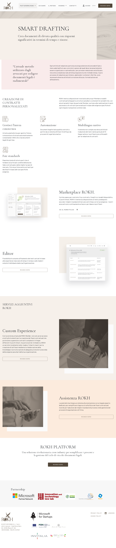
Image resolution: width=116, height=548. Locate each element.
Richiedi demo (105, 5)
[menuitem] (28, 5)
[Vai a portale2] (8, 5)
